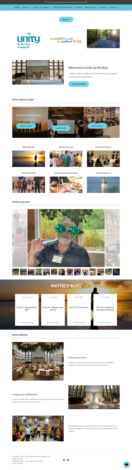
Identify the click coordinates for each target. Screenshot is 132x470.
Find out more (78, 84)
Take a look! (97, 126)
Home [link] (16, 7)
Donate (66, 19)
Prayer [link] (79, 7)
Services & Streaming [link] (62, 7)
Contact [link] (104, 7)
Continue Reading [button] (27, 322)
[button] (26, 7)
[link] (27, 310)
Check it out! (26, 126)
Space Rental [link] (91, 7)
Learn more (61, 128)
